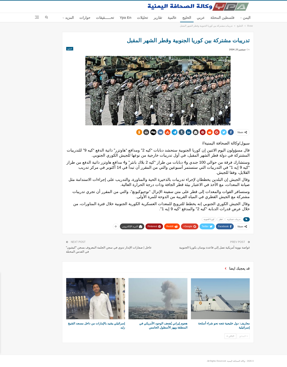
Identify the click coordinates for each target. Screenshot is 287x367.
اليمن (246, 18)
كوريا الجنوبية (209, 219)
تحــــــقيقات (105, 18)
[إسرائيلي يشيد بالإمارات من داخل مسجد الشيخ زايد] (95, 298)
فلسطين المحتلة (222, 18)
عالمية (172, 18)
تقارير (158, 18)
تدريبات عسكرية (234, 219)
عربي (201, 18)
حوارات (84, 18)
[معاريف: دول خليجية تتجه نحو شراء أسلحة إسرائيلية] (220, 298)
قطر (221, 219)
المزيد (69, 18)
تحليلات (142, 18)
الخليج (186, 18)
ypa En (125, 18)
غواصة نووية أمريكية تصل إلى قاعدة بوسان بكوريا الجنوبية (214, 247)
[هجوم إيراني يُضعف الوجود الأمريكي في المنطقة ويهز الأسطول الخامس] (157, 298)
